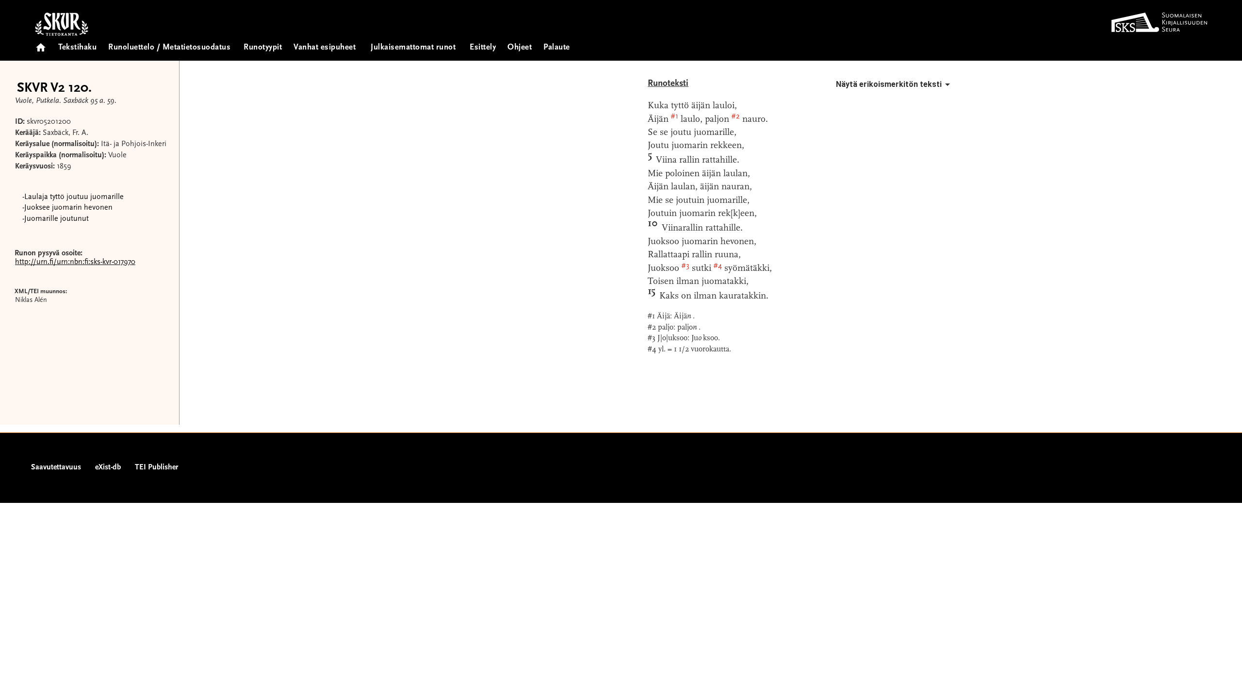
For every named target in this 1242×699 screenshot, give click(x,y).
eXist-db (108, 467)
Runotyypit (263, 48)
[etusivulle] (41, 44)
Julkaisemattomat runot (413, 48)
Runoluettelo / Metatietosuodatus (169, 48)
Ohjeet (519, 48)
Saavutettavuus (56, 467)
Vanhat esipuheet (325, 48)
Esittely (483, 48)
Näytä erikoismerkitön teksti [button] (889, 84)
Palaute (556, 48)
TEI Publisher (156, 467)
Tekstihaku (77, 48)
